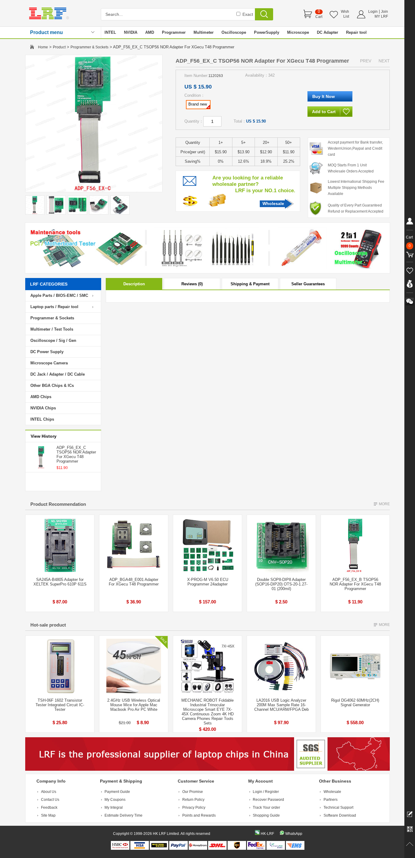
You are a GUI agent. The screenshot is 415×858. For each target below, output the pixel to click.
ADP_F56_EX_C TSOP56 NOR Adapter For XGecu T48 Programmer (76, 454)
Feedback (49, 807)
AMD (149, 32)
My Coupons (115, 799)
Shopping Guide (266, 815)
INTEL (110, 32)
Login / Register (266, 792)
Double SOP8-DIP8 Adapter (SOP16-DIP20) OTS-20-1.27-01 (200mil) (281, 584)
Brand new (197, 104)
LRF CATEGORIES (48, 284)
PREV (365, 60)
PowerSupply (266, 32)
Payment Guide (117, 792)
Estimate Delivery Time (123, 815)
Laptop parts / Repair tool (54, 306)
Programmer (174, 32)
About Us (48, 792)
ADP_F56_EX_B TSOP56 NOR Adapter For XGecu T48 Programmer (355, 584)
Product (59, 47)
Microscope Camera (49, 363)
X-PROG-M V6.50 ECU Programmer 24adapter (207, 581)
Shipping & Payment (250, 284)
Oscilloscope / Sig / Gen (53, 340)
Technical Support (338, 807)
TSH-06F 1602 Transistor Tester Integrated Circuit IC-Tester (60, 705)
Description (134, 284)
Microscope (298, 32)
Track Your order (266, 807)
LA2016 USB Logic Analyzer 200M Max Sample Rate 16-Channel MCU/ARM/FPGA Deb (281, 705)
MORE (384, 504)
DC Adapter (327, 32)
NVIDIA (130, 32)
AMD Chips (40, 396)
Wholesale (273, 203)
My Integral (114, 807)
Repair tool (356, 32)
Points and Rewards (199, 815)
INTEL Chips (42, 419)
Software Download (340, 815)
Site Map (48, 815)
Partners (331, 799)
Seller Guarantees (308, 284)
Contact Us (50, 799)
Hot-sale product (48, 624)
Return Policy (193, 799)
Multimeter (204, 32)
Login (373, 11)
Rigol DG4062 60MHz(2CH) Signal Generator (355, 702)
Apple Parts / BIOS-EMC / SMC (59, 295)
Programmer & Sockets (89, 47)
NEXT (384, 60)
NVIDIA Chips (43, 408)
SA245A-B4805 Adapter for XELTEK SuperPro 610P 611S (60, 581)
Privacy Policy (193, 807)
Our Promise (192, 792)
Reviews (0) (192, 284)
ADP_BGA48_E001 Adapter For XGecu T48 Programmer (134, 581)
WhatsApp (293, 834)
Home (43, 47)
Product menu (46, 32)
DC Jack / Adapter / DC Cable (57, 374)
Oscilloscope (233, 32)
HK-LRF (267, 834)
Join (384, 11)
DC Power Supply (46, 351)
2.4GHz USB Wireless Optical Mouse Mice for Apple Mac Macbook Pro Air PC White (133, 705)
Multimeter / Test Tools (51, 329)
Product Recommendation (58, 504)
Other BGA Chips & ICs (52, 385)
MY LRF (381, 16)
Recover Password (268, 799)
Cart (318, 17)
